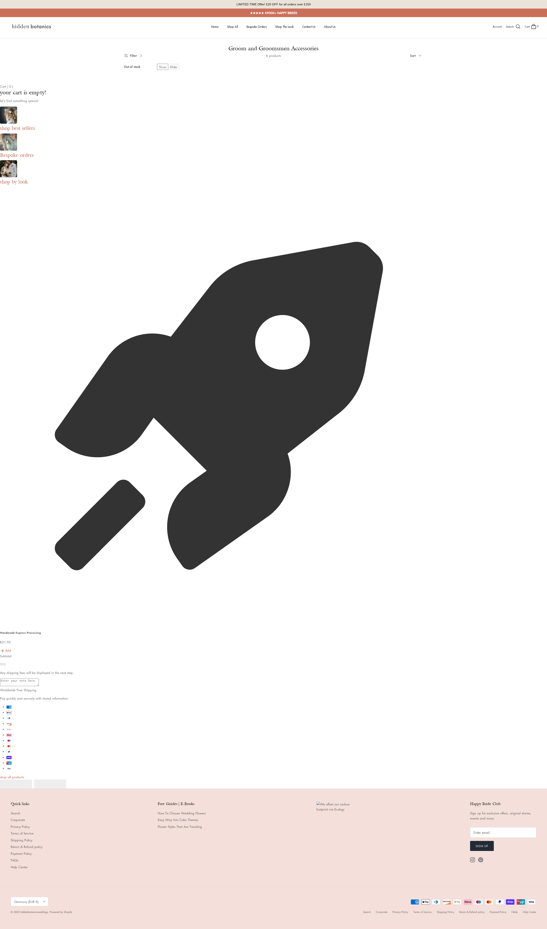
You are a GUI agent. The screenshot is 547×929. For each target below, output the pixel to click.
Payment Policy (21, 853)
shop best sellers (17, 128)
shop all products (12, 777)
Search (15, 813)
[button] (16, 784)
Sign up (482, 846)
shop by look (14, 182)
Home (215, 26)
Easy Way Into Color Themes (178, 820)
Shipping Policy (21, 840)
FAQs (14, 860)
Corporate (18, 820)
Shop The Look (284, 26)
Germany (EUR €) (26, 901)
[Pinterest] (480, 859)
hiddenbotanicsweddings (34, 912)
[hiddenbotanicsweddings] (32, 26)
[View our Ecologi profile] (337, 841)
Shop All (232, 26)
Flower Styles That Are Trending (180, 826)
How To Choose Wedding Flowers (182, 813)
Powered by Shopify (61, 912)
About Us (329, 26)
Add (8, 650)
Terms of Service (22, 833)
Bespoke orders (17, 155)
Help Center (19, 867)
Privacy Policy (20, 826)
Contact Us (308, 26)
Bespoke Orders (257, 26)
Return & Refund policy (27, 847)
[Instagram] (472, 859)
